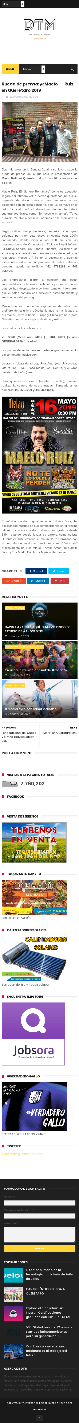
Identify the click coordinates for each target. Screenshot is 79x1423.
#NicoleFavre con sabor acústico (31, 709)
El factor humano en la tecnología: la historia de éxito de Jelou (49, 1274)
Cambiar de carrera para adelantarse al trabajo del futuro (46, 1350)
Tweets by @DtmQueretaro (22, 1154)
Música (33, 96)
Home (10, 69)
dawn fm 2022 (15, 607)
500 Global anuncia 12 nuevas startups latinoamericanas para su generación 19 (49, 1331)
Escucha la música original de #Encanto (36, 670)
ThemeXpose (30, 1403)
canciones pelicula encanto (24, 646)
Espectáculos (18, 96)
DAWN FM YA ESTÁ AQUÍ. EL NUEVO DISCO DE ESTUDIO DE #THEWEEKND (37, 629)
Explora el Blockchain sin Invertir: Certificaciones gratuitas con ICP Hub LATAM (48, 1312)
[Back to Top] (39, 1418)
